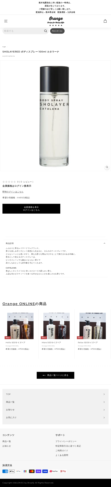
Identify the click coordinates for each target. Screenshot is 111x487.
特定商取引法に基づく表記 (68, 446)
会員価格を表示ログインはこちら (31, 208)
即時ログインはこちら (13, 191)
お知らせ (6, 446)
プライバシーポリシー (66, 441)
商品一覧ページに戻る (58, 375)
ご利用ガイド (62, 450)
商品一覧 (6, 441)
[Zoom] (107, 167)
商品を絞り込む (57, 31)
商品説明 (10, 243)
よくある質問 (62, 455)
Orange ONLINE (18, 304)
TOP (4, 47)
